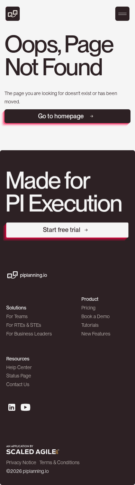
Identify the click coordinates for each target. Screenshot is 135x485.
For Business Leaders (29, 334)
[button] (122, 14)
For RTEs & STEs (23, 325)
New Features (95, 334)
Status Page (18, 375)
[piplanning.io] (14, 14)
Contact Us (17, 384)
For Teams (17, 316)
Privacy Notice (21, 462)
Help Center (19, 367)
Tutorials (90, 325)
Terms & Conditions (59, 462)
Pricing (88, 307)
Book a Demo (95, 316)
